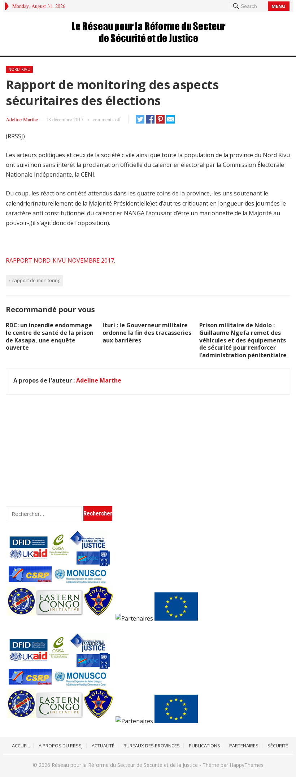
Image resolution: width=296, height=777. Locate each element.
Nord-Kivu (19, 69)
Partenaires (243, 745)
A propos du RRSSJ (61, 745)
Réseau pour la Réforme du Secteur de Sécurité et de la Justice (125, 764)
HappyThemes (247, 764)
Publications (204, 745)
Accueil (21, 745)
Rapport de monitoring (36, 280)
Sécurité (277, 745)
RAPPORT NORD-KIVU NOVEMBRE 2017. (60, 260)
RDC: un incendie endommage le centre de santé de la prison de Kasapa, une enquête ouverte (49, 336)
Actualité (103, 745)
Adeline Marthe (22, 119)
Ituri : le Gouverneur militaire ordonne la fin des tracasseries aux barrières (147, 332)
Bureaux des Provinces (151, 745)
